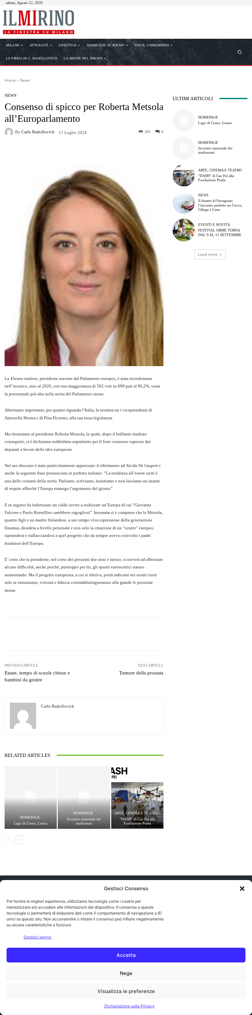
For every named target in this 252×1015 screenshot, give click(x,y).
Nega (126, 973)
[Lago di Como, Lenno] (31, 797)
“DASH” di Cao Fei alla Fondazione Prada (137, 821)
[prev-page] (9, 839)
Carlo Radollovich (37, 132)
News (25, 80)
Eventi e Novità (214, 225)
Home (10, 80)
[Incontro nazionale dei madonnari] (84, 797)
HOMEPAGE (30, 817)
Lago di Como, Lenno (31, 823)
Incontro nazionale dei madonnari (84, 821)
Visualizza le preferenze (126, 991)
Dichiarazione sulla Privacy (129, 1006)
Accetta (126, 955)
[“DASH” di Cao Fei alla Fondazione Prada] (137, 797)
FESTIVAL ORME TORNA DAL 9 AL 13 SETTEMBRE (220, 232)
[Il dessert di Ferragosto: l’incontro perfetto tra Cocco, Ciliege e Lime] (184, 202)
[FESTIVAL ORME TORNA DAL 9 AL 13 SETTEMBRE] (184, 230)
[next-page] (19, 839)
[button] (242, 888)
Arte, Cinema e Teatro (136, 813)
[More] (138, 151)
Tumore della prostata (141, 672)
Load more (208, 254)
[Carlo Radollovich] (10, 132)
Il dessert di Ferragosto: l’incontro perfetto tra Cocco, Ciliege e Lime (220, 205)
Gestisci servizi (38, 937)
